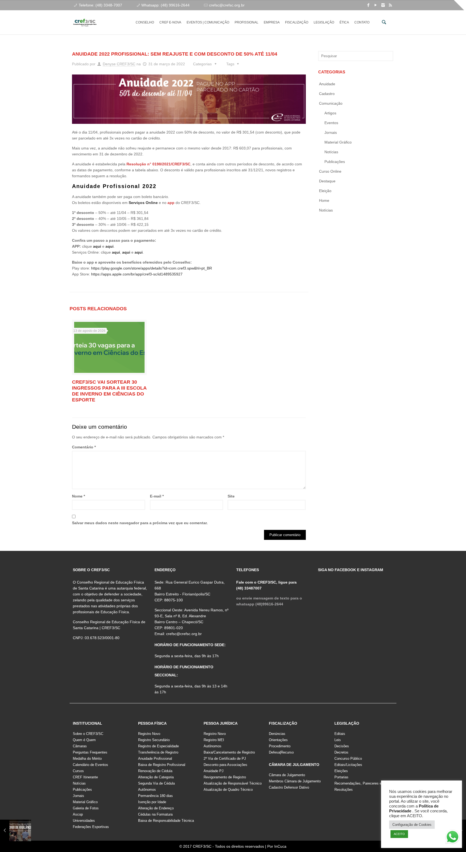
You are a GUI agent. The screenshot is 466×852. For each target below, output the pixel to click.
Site (231, 496)
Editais (339, 734)
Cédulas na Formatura (155, 814)
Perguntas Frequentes (90, 752)
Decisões (341, 746)
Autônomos (147, 790)
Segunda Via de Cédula (156, 783)
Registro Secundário (154, 740)
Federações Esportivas (91, 827)
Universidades (84, 821)
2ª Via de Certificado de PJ (225, 758)
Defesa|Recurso (281, 752)
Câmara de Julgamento (287, 775)
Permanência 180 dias (155, 796)
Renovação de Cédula (155, 771)
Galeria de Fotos (86, 808)
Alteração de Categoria (156, 777)
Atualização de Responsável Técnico (233, 783)
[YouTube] (376, 5)
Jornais (330, 132)
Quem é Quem (84, 740)
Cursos (78, 771)
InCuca (280, 846)
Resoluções (343, 790)
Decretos (341, 752)
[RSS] (390, 5)
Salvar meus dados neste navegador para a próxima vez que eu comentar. (140, 523)
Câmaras (80, 746)
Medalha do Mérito (87, 758)
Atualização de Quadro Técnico (228, 790)
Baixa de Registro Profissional (161, 765)
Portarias (341, 777)
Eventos (331, 123)
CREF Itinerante (85, 777)
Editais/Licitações (348, 765)
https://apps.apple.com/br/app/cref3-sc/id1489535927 (136, 274)
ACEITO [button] (399, 834)
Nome (78, 496)
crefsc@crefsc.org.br (227, 5)
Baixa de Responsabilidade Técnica (166, 821)
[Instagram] (383, 5)
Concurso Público (348, 758)
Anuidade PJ (214, 771)
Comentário (84, 447)
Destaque (327, 181)
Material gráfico (338, 142)
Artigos (330, 113)
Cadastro (327, 93)
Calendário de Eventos (90, 765)
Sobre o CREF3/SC (88, 734)
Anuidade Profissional (155, 758)
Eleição (325, 191)
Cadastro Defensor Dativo (289, 787)
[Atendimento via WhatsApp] (452, 838)
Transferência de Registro (158, 752)
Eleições (341, 771)
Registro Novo (149, 734)
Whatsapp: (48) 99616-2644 (165, 5)
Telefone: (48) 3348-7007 (100, 5)
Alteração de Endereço (156, 808)
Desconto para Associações (225, 765)
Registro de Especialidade (158, 746)
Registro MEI (214, 740)
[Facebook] (368, 5)
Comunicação (330, 103)
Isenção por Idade (152, 802)
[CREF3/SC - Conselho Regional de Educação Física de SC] (85, 18)
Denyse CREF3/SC (119, 64)
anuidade (327, 84)
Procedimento (279, 746)
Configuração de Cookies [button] (411, 825)
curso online (330, 171)
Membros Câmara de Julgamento (295, 781)
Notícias (331, 152)
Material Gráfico (85, 802)
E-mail (157, 496)
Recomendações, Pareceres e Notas (363, 783)
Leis (337, 740)
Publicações (334, 161)
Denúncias (277, 734)
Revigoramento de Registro (225, 777)
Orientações (278, 740)
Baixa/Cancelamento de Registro (229, 752)
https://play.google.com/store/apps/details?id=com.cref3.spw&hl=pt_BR (151, 268)
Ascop (78, 814)
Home (324, 200)
